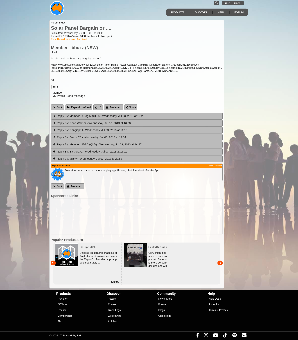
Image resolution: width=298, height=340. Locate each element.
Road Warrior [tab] (94, 123)
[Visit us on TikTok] (225, 336)
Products (177, 12)
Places (112, 298)
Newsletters (165, 298)
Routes (112, 304)
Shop (60, 321)
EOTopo (62, 304)
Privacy (223, 310)
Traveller (62, 298)
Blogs (161, 310)
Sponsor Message (215, 165)
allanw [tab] (89, 158)
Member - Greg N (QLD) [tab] (100, 116)
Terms (212, 310)
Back (59, 107)
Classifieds (164, 315)
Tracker (61, 310)
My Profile (58, 95)
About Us (214, 304)
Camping (143, 64)
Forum (239, 12)
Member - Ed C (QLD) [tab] (99, 144)
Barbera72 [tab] (92, 151)
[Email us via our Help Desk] (244, 336)
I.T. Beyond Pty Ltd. (70, 335)
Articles (112, 321)
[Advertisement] (136, 216)
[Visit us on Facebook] (197, 336)
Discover (201, 12)
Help (221, 12)
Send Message (75, 95)
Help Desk (215, 298)
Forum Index (58, 22)
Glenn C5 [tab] (91, 137)
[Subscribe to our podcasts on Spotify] (234, 336)
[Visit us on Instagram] (206, 336)
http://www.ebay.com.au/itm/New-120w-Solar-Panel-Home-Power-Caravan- (94, 64)
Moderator (116, 107)
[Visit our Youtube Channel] (215, 336)
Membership (64, 315)
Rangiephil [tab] (92, 130)
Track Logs (114, 310)
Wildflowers (114, 315)
